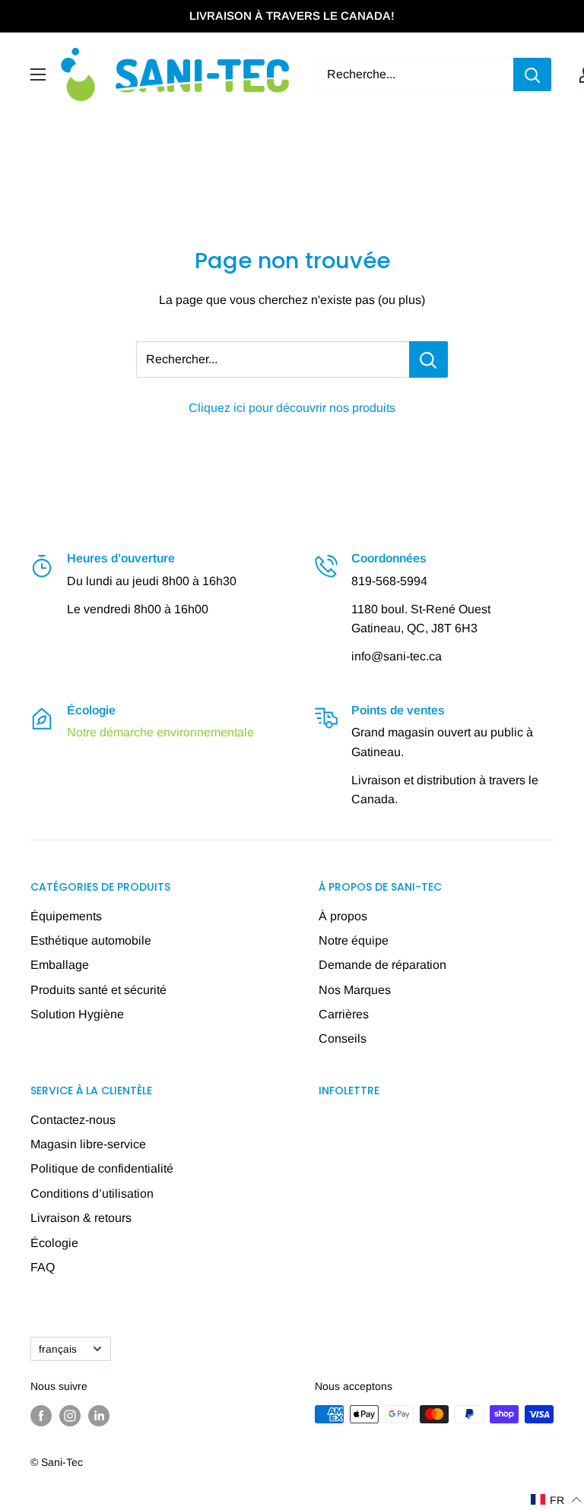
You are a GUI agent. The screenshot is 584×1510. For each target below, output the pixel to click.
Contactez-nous (73, 1119)
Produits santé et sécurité (98, 989)
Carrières (344, 1014)
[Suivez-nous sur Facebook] (41, 1415)
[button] (556, 1499)
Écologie (54, 1242)
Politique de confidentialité (101, 1168)
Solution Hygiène (77, 1014)
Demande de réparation (382, 964)
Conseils (343, 1038)
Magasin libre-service (88, 1144)
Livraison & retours (81, 1217)
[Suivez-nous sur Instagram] (70, 1415)
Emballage (59, 964)
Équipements (66, 916)
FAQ (42, 1267)
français (58, 1349)
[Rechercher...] (428, 359)
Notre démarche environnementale (160, 732)
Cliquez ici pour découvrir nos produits (292, 407)
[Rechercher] (532, 74)
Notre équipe (354, 940)
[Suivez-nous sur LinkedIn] (99, 1415)
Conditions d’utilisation (92, 1193)
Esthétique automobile (90, 940)
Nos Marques (355, 989)
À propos (343, 916)
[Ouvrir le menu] (38, 74)
